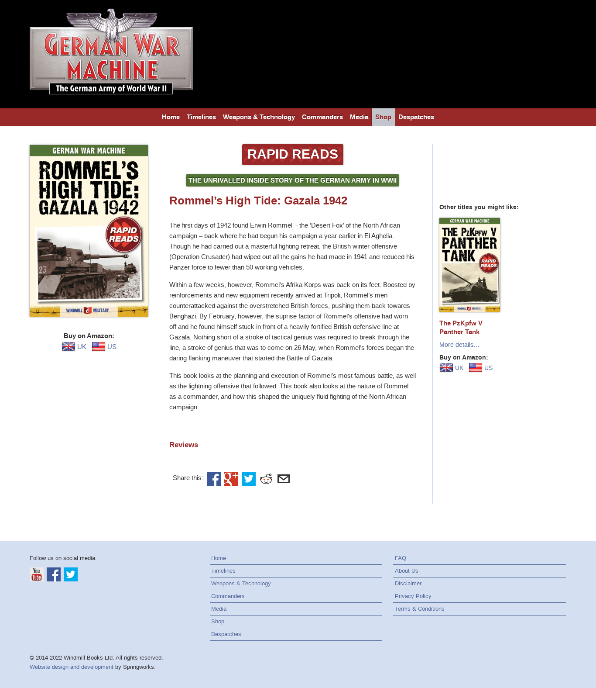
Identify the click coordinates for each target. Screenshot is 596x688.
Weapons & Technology (259, 117)
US (111, 346)
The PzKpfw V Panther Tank (461, 327)
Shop (383, 117)
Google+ (231, 479)
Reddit (266, 479)
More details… (459, 345)
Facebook (214, 479)
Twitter (249, 479)
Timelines (201, 117)
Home (171, 117)
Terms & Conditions (420, 608)
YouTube (37, 574)
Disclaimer (408, 583)
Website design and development (71, 667)
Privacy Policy (413, 596)
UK (80, 346)
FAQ (400, 558)
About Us (406, 570)
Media (359, 117)
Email (284, 479)
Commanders (322, 117)
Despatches (416, 117)
